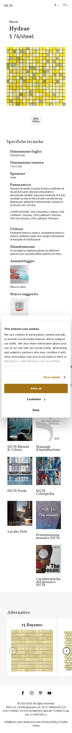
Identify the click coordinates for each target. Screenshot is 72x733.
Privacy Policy (50, 721)
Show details (51, 377)
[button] (66, 651)
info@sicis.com (13, 721)
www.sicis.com (31, 721)
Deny (36, 410)
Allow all (36, 388)
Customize (34, 399)
